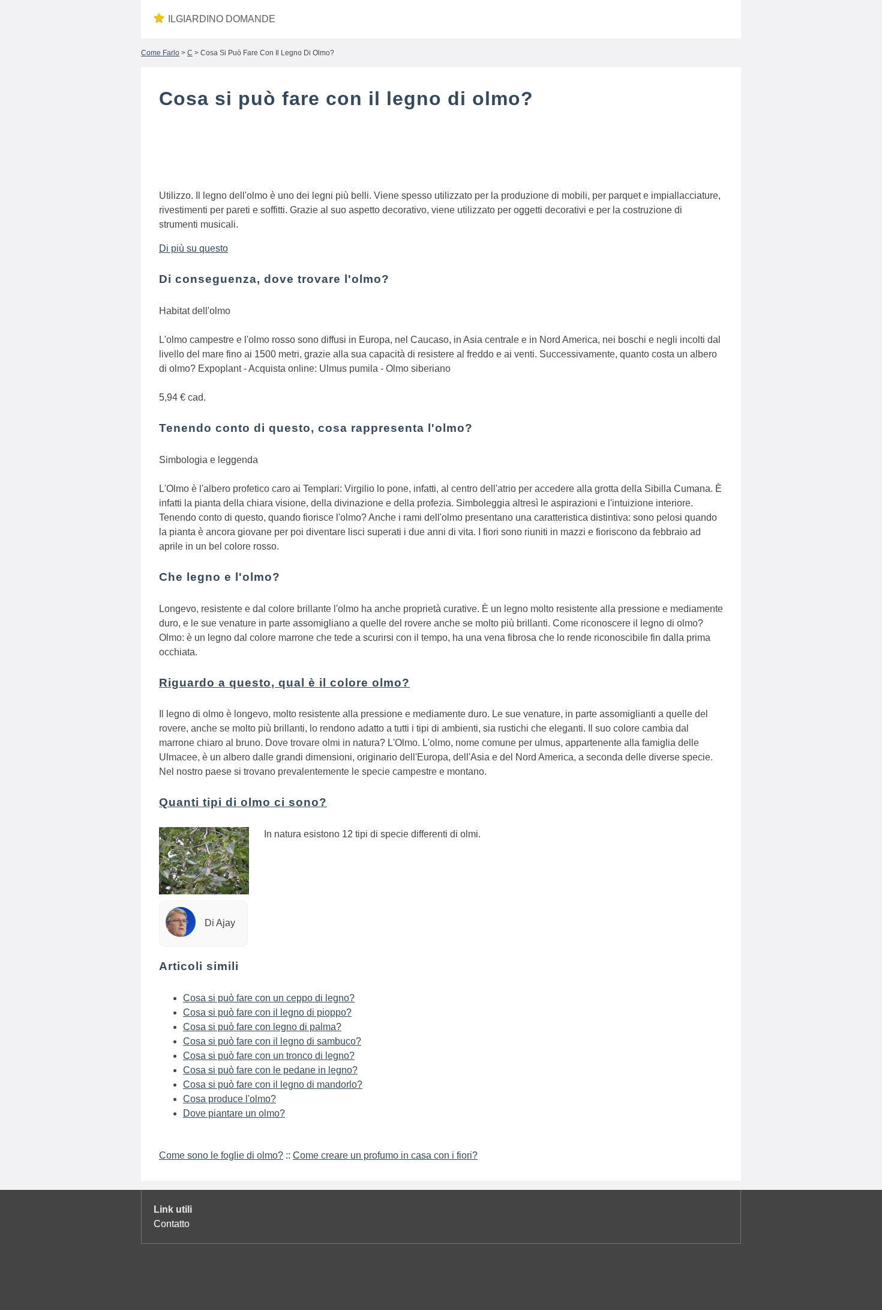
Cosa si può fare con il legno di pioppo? (267, 1012)
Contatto (172, 1224)
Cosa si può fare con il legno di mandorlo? (272, 1084)
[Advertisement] (441, 152)
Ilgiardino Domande (221, 19)
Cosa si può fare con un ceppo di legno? (269, 998)
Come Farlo (160, 53)
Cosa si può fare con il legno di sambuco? (272, 1041)
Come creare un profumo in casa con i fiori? (385, 1155)
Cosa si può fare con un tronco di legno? (269, 1056)
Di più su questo (193, 248)
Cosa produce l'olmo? (229, 1099)
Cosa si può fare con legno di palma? (262, 1027)
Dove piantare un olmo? (234, 1113)
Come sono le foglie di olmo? (221, 1155)
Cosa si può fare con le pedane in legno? (270, 1070)
